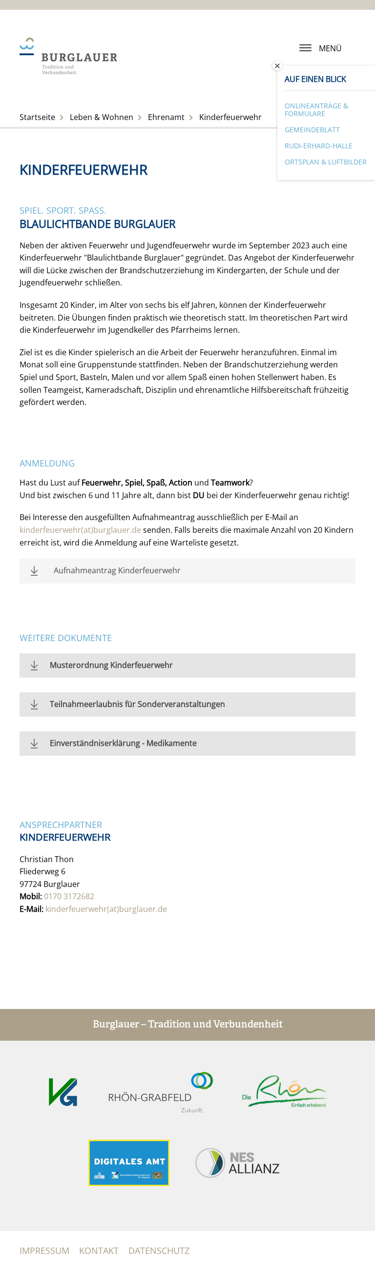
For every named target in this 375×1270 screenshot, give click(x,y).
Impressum (44, 1250)
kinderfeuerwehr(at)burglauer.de (80, 529)
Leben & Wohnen (101, 117)
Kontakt (99, 1250)
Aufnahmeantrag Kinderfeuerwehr (117, 570)
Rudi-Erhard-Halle (319, 145)
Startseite (37, 117)
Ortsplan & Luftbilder (326, 161)
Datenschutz (158, 1250)
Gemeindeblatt (312, 129)
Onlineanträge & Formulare (316, 110)
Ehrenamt (166, 117)
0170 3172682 (69, 896)
